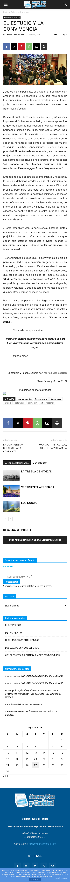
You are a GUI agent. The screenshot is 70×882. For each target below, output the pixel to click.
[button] (5, 4)
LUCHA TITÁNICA (34, 704)
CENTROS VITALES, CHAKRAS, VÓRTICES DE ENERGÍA (32, 655)
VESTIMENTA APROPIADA (37, 487)
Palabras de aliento (19, 12)
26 (27, 765)
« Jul (5, 776)
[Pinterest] (21, 46)
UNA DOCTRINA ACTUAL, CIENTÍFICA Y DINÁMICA (53, 446)
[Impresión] (44, 46)
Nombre (8, 566)
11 (17, 752)
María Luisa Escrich (15, 34)
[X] (14, 46)
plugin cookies (62, 878)
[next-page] (10, 519)
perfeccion (32, 403)
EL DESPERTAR (13, 625)
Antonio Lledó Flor (14, 704)
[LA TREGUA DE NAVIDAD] (11, 475)
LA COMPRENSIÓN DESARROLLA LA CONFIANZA (13, 448)
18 (17, 758)
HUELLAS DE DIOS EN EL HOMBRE (22, 640)
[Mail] (26, 866)
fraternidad (19, 403)
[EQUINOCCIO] (11, 506)
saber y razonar (47, 403)
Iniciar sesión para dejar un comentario (35, 539)
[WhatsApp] (29, 46)
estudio (8, 403)
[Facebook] (6, 46)
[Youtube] (52, 866)
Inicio (5, 12)
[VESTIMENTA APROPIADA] (11, 491)
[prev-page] (5, 519)
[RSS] (35, 866)
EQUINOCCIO (29, 502)
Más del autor (40, 463)
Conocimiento (41, 399)
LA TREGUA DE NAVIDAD (36, 471)
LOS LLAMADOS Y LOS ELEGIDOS (22, 648)
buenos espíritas (25, 399)
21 (44, 758)
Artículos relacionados (17, 463)
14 (44, 752)
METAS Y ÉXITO (13, 632)
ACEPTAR (35, 880)
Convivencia (56, 399)
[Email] (36, 46)
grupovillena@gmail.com (42, 843)
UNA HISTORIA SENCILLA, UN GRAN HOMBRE (42, 675)
